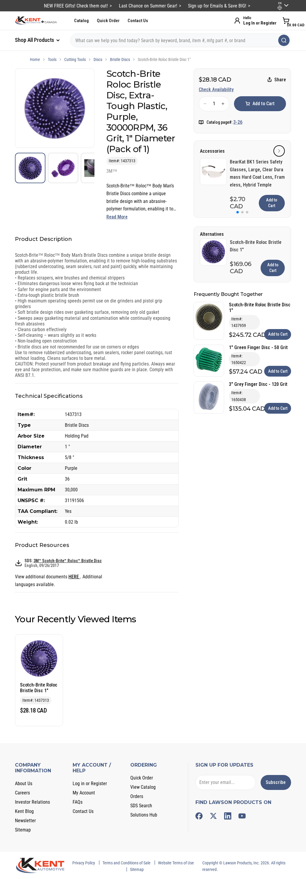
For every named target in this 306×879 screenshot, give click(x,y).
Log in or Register (90, 783)
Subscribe (276, 782)
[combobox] (180, 40)
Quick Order (108, 20)
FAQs (77, 802)
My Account (84, 793)
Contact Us (138, 20)
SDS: (63, 563)
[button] (279, 151)
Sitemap (23, 830)
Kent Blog (24, 811)
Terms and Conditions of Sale (126, 862)
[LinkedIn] (227, 816)
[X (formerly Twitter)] (213, 816)
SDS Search (141, 805)
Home (35, 59)
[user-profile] (279, 7)
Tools (52, 59)
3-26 (237, 122)
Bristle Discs (120, 59)
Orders (136, 796)
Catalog (81, 20)
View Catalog (143, 787)
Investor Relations (32, 802)
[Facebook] (199, 816)
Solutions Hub (143, 815)
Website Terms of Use (176, 862)
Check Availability (216, 89)
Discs (98, 59)
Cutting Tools (75, 59)
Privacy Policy (83, 862)
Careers (22, 793)
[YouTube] (242, 816)
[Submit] (284, 40)
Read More (117, 217)
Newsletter (25, 820)
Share (280, 79)
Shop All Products (35, 40)
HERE (74, 577)
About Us (23, 783)
